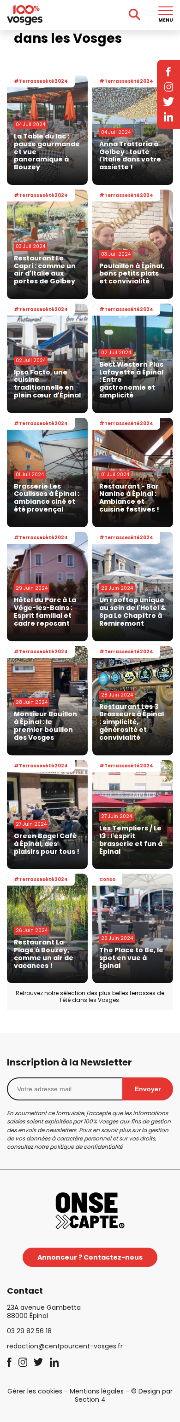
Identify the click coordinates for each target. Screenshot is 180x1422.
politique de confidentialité (86, 1147)
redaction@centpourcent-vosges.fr (65, 1346)
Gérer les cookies (34, 1391)
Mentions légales (97, 1391)
